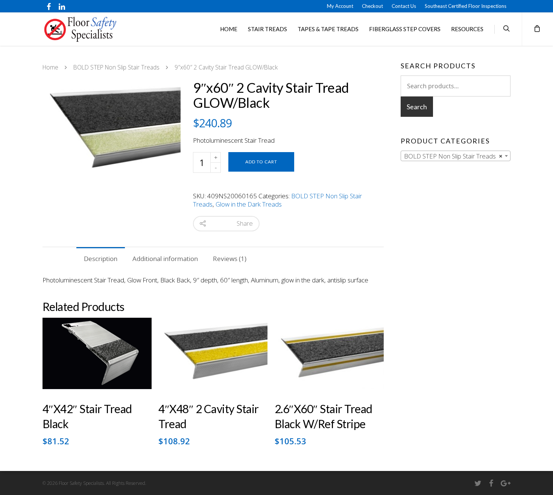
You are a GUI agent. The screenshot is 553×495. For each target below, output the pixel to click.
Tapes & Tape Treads (328, 29)
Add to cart (261, 161)
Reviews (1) (229, 258)
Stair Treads (267, 29)
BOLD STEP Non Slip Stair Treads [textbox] (453, 156)
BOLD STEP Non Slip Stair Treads (116, 67)
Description (100, 258)
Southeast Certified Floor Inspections (465, 6)
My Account (340, 6)
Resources (467, 29)
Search (417, 107)
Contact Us (404, 6)
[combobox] (456, 156)
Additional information (165, 258)
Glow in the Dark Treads (249, 204)
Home (228, 29)
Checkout (372, 6)
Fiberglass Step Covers (405, 29)
